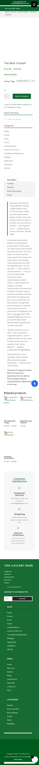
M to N (13, 12)
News (9, 675)
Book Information (14, 191)
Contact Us (11, 686)
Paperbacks (12, 107)
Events (9, 716)
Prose (6, 139)
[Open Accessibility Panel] (34, 383)
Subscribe (11, 683)
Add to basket (22, 96)
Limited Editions (10, 146)
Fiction (6, 142)
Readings (10, 723)
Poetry (18, 107)
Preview (10, 183)
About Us (10, 668)
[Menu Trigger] (34, 4)
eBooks (7, 168)
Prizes (9, 195)
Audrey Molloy (23, 12)
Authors (10, 672)
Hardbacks (26, 104)
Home (7, 12)
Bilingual (7, 157)
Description (11, 180)
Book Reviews (12, 713)
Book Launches (13, 709)
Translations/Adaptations (14, 153)
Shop (9, 690)
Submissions (12, 679)
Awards (10, 705)
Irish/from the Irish (11, 150)
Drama (6, 135)
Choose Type (9, 81)
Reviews (10, 187)
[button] (5, 90)
